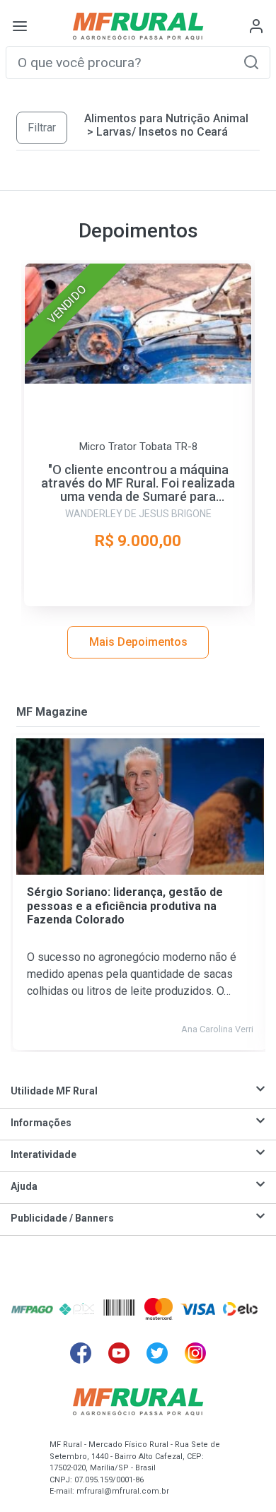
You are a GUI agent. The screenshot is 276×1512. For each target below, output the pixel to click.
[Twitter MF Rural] (157, 1353)
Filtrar (42, 127)
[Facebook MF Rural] (81, 1353)
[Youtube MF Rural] (119, 1353)
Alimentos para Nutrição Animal (166, 118)
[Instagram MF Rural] (195, 1353)
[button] (251, 62)
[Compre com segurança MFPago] (32, 1308)
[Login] (256, 26)
